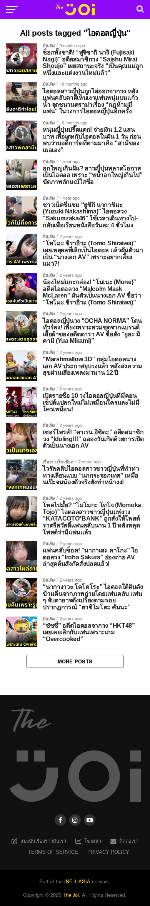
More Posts (75, 661)
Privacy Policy (108, 852)
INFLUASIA (77, 881)
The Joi (71, 894)
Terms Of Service (53, 852)
